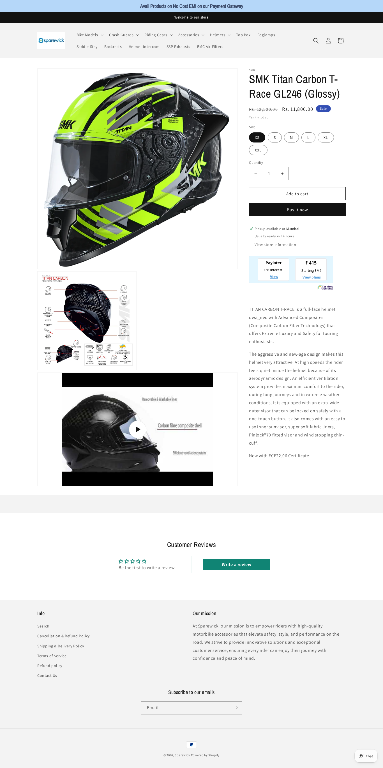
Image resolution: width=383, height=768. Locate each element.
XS (257, 137)
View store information (275, 244)
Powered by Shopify (205, 755)
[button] (89, 35)
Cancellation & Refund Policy (63, 635)
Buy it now (297, 209)
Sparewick (182, 755)
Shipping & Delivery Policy (60, 645)
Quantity (256, 162)
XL (326, 137)
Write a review (236, 564)
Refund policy (49, 665)
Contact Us (47, 675)
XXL (258, 150)
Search (43, 626)
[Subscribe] (235, 707)
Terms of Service (52, 655)
